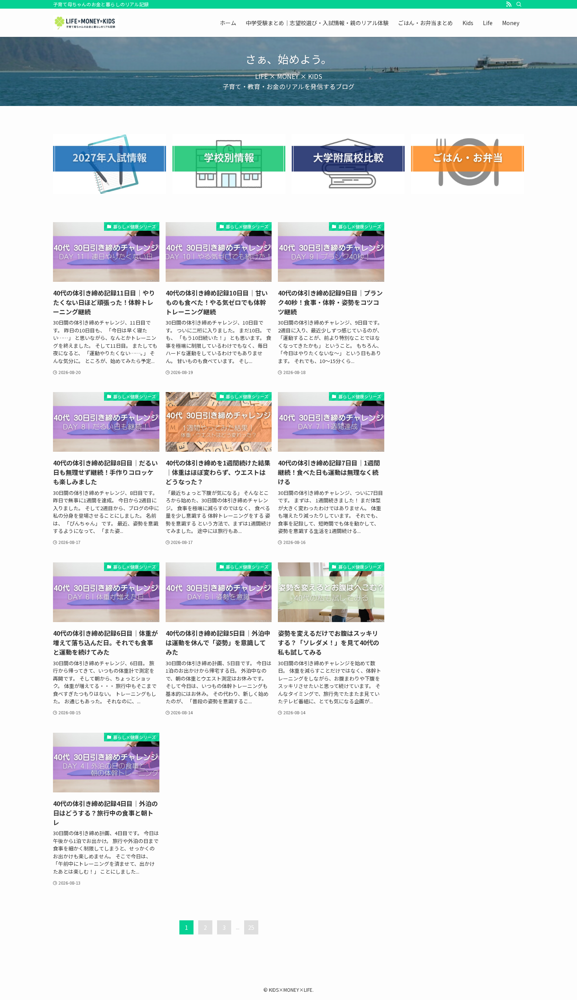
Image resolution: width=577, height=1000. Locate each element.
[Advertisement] (463, 271)
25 (251, 927)
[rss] (509, 4)
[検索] (519, 4)
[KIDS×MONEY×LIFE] (86, 23)
